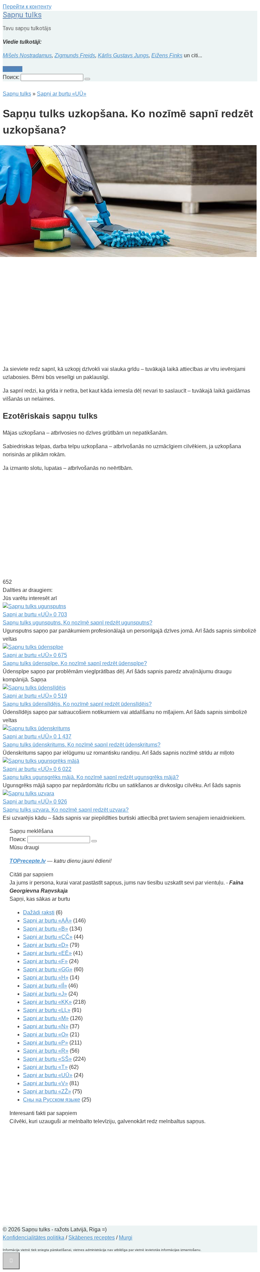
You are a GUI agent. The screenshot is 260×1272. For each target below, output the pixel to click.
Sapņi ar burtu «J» (45, 994)
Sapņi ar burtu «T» (45, 1067)
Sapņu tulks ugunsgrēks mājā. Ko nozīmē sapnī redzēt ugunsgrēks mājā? (91, 777)
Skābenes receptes (91, 1237)
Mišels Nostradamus (27, 55)
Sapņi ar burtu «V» (45, 1083)
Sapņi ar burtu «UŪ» (47, 1075)
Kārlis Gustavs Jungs (123, 55)
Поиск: (12, 77)
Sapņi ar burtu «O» (45, 1034)
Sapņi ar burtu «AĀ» (47, 920)
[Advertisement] (130, 312)
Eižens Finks (166, 55)
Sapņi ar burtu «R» (45, 1051)
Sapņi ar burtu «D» (45, 945)
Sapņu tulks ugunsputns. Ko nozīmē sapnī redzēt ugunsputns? (77, 622)
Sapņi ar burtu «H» (45, 977)
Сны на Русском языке (51, 1099)
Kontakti (12, 69)
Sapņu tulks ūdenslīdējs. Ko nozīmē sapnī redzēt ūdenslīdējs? (77, 704)
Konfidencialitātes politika (33, 1237)
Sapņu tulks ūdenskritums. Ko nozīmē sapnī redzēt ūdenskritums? (81, 745)
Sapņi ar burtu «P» (45, 1043)
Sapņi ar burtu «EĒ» (47, 953)
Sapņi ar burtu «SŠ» (47, 1059)
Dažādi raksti (39, 912)
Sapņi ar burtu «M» (46, 1018)
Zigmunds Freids (75, 55)
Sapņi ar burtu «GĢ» (47, 969)
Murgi (125, 1237)
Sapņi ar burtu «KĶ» (47, 1002)
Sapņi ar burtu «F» (45, 961)
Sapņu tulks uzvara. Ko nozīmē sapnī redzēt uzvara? (66, 810)
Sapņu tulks (22, 15)
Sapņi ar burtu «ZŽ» (47, 1091)
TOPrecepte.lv (27, 861)
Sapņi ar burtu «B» (45, 929)
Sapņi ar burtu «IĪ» (45, 986)
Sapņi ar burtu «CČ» (47, 937)
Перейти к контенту (27, 6)
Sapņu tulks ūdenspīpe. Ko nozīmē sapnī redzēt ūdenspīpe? (75, 663)
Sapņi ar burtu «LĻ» (46, 1010)
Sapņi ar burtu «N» (45, 1026)
